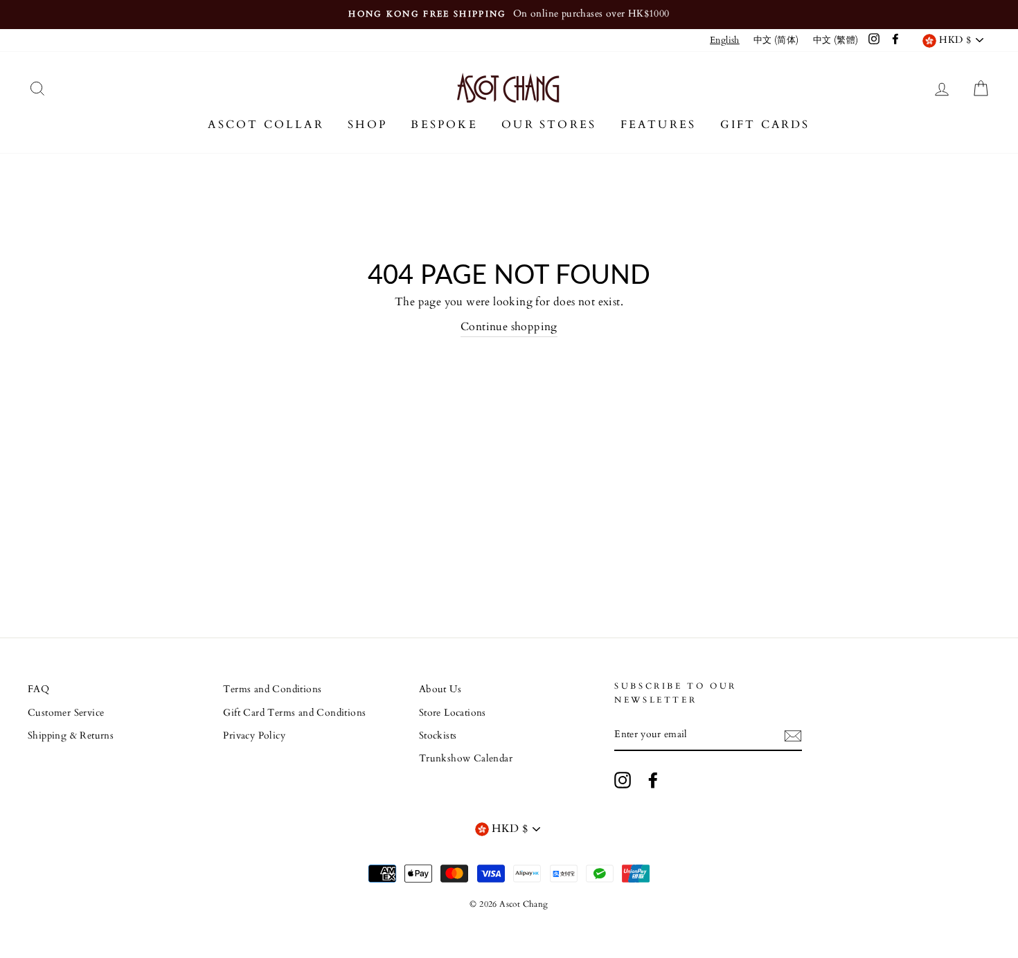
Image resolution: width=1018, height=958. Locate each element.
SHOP (367, 124)
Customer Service (66, 713)
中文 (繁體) (836, 40)
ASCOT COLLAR (265, 124)
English (725, 40)
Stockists (438, 736)
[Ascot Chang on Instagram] (622, 780)
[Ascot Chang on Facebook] (653, 780)
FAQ (38, 689)
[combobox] (725, 40)
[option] (509, 14)
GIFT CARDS (765, 124)
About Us (440, 689)
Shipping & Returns (71, 736)
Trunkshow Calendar (465, 758)
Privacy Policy (254, 736)
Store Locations (452, 713)
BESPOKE (444, 124)
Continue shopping (509, 326)
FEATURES (658, 124)
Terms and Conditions (272, 689)
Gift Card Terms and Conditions (294, 713)
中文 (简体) (776, 40)
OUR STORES (548, 124)
